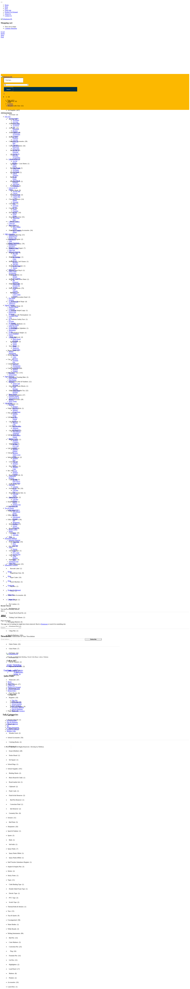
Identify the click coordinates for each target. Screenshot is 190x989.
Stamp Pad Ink (13, 302)
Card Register (15, 388)
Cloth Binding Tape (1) (16, 884)
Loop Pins (16, 542)
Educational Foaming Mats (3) (18, 377)
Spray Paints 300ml (16, 228)
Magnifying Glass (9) (16, 573)
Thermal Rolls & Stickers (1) (17, 907)
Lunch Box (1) (12, 987)
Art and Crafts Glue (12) (15, 106)
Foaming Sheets (15, 212)
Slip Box (15, 264)
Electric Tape (15, 550)
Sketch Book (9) (14, 190)
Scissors (11, 300)
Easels (15, 209)
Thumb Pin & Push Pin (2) (17, 613)
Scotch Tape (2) (13, 902)
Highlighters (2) (13, 964)
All (9, 97)
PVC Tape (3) (13, 898)
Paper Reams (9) (14, 693)
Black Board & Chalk (17, 340)
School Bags (13, 375)
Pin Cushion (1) (13, 604)
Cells (10, 241)
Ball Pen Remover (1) (16, 800)
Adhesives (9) (12, 101)
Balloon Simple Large (15, 419)
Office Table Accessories (13, 272)
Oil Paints (16, 170)
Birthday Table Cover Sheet (16, 454)
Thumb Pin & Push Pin (16, 285)
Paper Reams (13, 378)
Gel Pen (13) (12, 960)
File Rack (12, 246)
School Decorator (16, 527)
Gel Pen (15, 364)
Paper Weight (15, 276)
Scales (11, 332)
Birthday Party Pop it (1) (16, 270)
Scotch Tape (16, 554)
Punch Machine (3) (15, 582)
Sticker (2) (11, 871)
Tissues (15, 268)
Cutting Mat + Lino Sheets (16, 198)
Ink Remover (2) (14, 809)
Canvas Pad (16, 195)
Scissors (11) (12, 818)
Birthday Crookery (16, 441)
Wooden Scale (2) (14, 733)
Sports (11, 531)
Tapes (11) (11, 880)
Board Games (13, 529)
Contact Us (8, 16)
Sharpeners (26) (13, 826)
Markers (15, 369)
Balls (14, 533)
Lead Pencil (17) (14, 969)
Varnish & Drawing (16, 151)
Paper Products (9, 376)
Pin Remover (15, 281)
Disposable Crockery (11, 565)
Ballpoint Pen (13, 236)
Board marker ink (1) (15, 782)
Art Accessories (14, 118)
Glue (10, 318)
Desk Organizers (14, 243)
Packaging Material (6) (15, 622)
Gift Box (15, 499)
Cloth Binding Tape (15, 558)
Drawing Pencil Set (16, 146)
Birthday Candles (15, 473)
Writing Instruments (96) (15, 933)
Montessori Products (16, 523)
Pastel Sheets (15, 215)
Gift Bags (12, 485)
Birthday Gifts (13, 439)
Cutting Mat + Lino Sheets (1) (18, 163)
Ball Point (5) (13, 822)
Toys (10, 537)
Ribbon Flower (15, 502)
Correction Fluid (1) (15, 804)
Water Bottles (13, 328)
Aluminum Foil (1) (14, 626)
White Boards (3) (13, 929)
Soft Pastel (16, 184)
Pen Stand (12, 298)
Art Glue (15, 122)
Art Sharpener (16, 128)
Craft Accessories (14, 221)
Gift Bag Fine (15, 491)
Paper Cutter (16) (14, 577)
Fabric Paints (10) (14, 644)
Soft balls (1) (12, 844)
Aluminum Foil (13, 561)
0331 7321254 (14, 665)
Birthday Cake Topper (15, 469)
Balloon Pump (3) (15, 306)
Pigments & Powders (16, 181)
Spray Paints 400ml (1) (16, 858)
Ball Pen (15, 355)
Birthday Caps (15, 464)
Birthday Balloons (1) (16, 324)
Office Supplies (9, 234)
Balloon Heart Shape (16, 411)
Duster (15, 343)
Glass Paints (16, 168)
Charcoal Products (15, 137)
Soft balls (16, 535)
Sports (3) (11, 835)
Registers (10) (13, 697)
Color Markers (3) (14, 942)
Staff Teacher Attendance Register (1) (20, 862)
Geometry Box (13, 316)
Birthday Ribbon (15, 450)
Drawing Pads (15, 203)
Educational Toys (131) (15, 373)
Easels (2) (12, 177)
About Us (8, 14)
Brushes (15, 131)
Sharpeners (12, 330)
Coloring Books (14, 325)
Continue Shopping (11, 28)
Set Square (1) (13, 760)
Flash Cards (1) (13, 791)
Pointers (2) (12, 978)
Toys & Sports (9, 508)
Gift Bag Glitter (15, 495)
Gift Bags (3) (12, 417)
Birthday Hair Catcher (15, 460)
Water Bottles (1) (13, 924)
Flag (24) (12, 951)
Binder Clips (13, 237)
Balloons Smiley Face (16, 429)
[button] (3, 32)
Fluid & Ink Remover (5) (16, 795)
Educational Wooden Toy (16, 518)
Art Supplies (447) (14, 110)
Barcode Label (15, 254)
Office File (12, 270)
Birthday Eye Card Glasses (16, 446)
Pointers (15, 371)
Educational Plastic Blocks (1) (18, 386)
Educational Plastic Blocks (16, 513)
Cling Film (12, 563)
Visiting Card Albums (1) (16, 617)
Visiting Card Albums (15, 289)
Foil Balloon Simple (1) (17, 333)
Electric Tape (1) (14, 893)
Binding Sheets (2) (14, 773)
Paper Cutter (16, 266)
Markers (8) (12, 973)
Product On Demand (11, 12)
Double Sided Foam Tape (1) (18, 889)
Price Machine (15, 544)
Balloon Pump (15, 414)
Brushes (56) (12, 137)
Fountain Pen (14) (14, 955)
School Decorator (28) (15, 399)
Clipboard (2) (13, 786)
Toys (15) (11, 911)
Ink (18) (10, 470)
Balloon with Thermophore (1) (19, 315)
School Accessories (12, 336)
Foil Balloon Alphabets (16, 432)
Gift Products (13, 497)
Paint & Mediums (14, 159)
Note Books (12, 380)
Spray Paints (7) (13, 849)
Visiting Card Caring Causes (16, 294)
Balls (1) (11, 840)
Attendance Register (16, 391)
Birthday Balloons (15, 407)
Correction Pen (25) (15, 947)
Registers (11, 373)
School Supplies (10, 305)
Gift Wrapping (13, 506)
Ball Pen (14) (13, 938)
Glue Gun (12, 250)
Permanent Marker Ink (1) (17, 493)
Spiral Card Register (16, 384)
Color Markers (15, 358)
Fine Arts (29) (12, 413)
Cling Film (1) (13, 631)
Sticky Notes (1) (13, 875)
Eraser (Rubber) (14, 334)
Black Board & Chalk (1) (16, 777)
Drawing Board (15, 206)
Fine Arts (7, 116)
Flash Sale (8, 10)
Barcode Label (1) (15, 568)
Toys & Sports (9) (13, 915)
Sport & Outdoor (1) (14, 831)
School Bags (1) (13, 764)
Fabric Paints (15, 165)
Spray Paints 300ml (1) (16, 853)
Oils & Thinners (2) (15, 662)
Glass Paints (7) (13, 648)
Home (7, 5)
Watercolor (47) (13, 680)
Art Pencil (16, 125)
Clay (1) (10, 359)
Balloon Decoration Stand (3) (19, 297)
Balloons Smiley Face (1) (18, 319)
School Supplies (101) (15, 769)
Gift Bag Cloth (15, 487)
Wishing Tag (17, 504)
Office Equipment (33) (15, 564)
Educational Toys (14, 510)
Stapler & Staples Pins (16, 349)
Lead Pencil (16, 367)
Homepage (44, 624)
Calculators (12, 239)
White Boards (13, 326)
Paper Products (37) (14, 684)
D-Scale (11, 321)
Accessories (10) (13, 982)
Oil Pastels (16, 172)
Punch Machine (15, 261)
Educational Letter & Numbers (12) (19, 381)
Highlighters (12, 245)
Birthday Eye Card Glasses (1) (18, 261)
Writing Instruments (12, 352)
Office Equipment (14, 252)
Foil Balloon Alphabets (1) (18, 328)
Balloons (11, 405)
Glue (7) (10, 453)
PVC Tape (16, 553)
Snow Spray (16, 483)
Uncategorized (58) (14, 920)
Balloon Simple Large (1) (18, 310)
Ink (10, 319)
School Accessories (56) (15, 737)
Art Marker (16, 124)
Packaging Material (11, 538)
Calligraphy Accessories (16, 133)
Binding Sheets (13, 307)
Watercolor (16, 186)
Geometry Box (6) (14, 813)
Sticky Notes (13, 401)
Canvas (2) (12, 155)
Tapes (10, 547)
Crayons (15, 140)
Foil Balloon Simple (16, 436)
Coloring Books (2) (14, 742)
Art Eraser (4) (13, 114)
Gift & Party (8, 403)
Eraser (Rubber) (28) (15, 751)
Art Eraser (16, 120)
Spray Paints (13, 225)
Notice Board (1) (14, 755)
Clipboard (12, 309)
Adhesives (12, 303)
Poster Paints (15, 178)
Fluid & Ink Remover (12, 313)
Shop (6, 7)
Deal (6, 8)
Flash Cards (12, 310)
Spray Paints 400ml (16, 231)
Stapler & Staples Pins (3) (16, 866)
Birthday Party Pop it (16, 480)
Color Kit (12, 223)
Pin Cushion (16, 278)
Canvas (15, 193)
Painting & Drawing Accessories (16, 155)
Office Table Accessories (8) (17, 595)
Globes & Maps (14, 248)
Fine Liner (16, 149)
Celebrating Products (12, 477)
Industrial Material (14, 540)
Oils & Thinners (15, 174)
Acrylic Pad (16, 191)
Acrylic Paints (15, 162)
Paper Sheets (13, 394)
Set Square (12, 323)
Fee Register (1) (13, 404)
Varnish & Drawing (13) (16, 235)
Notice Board (15, 345)
